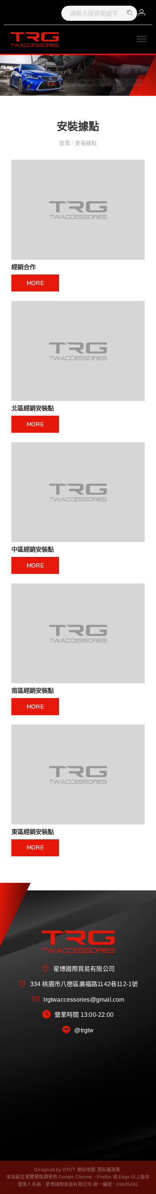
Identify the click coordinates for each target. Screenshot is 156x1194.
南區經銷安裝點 (32, 690)
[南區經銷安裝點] (78, 633)
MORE (35, 283)
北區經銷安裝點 (32, 408)
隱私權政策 (108, 1169)
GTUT (68, 1169)
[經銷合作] (78, 210)
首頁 (65, 143)
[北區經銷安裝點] (78, 351)
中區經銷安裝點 (32, 549)
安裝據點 (85, 143)
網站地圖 (86, 1169)
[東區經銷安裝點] (78, 775)
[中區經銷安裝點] (78, 492)
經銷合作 (23, 266)
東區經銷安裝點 (32, 831)
